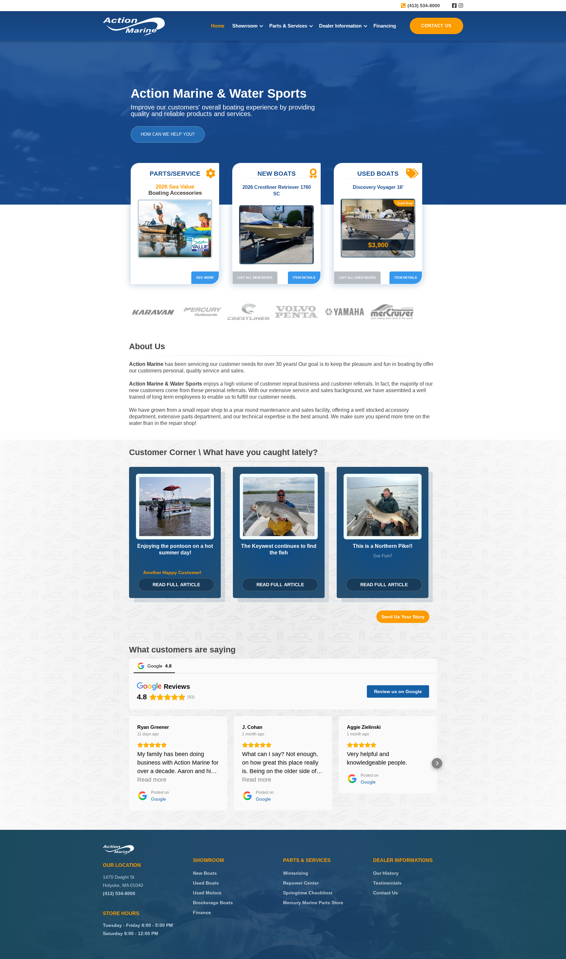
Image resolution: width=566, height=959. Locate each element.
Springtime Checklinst (307, 892)
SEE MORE (205, 277)
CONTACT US (436, 25)
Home (217, 26)
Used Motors (207, 892)
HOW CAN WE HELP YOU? (168, 134)
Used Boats (206, 883)
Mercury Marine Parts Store (313, 902)
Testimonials (387, 883)
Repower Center (301, 883)
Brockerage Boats (213, 902)
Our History (386, 873)
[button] (246, 26)
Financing (384, 26)
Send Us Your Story (402, 616)
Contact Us (385, 892)
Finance (202, 912)
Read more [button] (151, 779)
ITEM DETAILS (304, 277)
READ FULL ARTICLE (176, 584)
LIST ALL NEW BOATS (255, 277)
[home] (134, 26)
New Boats (205, 873)
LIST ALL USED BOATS (357, 277)
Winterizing (295, 873)
